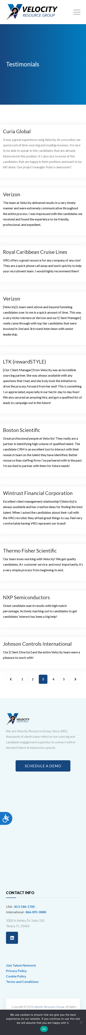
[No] (81, 1022)
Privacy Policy (16, 971)
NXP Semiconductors (26, 597)
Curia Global (17, 131)
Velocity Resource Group (49, 1006)
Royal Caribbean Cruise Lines (35, 252)
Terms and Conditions (22, 981)
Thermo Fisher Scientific (30, 550)
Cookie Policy (16, 976)
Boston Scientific (21, 430)
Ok (44, 1029)
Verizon (11, 194)
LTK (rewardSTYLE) (24, 361)
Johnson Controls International (37, 644)
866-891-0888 (36, 912)
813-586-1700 (24, 906)
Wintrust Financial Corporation (38, 493)
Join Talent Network (21, 965)
